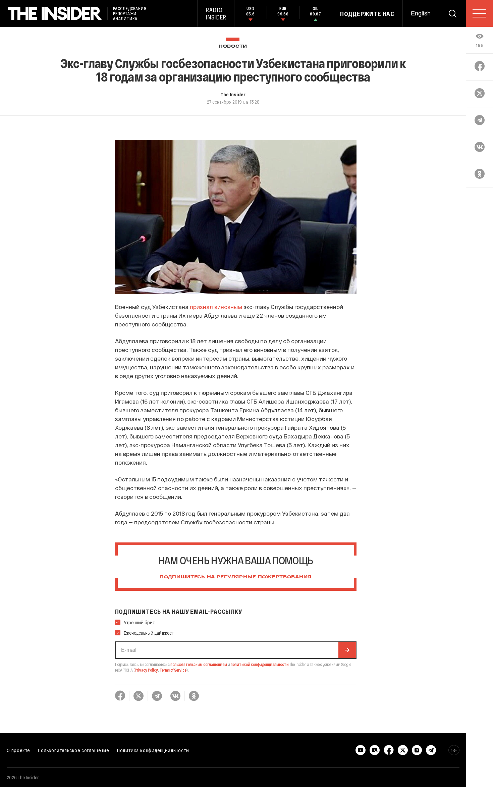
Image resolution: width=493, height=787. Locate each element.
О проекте (18, 750)
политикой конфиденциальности (260, 664)
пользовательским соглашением (198, 664)
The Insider (232, 94)
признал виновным (216, 306)
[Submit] (347, 650)
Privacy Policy (146, 670)
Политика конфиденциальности (153, 750)
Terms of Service (173, 670)
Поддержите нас (367, 13)
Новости (233, 46)
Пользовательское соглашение (73, 750)
